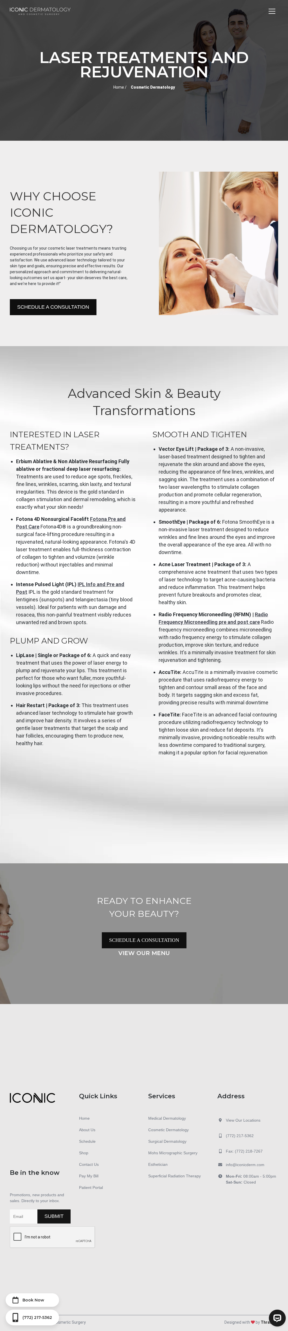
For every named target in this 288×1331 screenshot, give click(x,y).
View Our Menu (144, 953)
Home (118, 87)
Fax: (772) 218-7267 (244, 1151)
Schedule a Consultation (53, 307)
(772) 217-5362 (240, 1135)
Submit (54, 1216)
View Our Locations (243, 1120)
